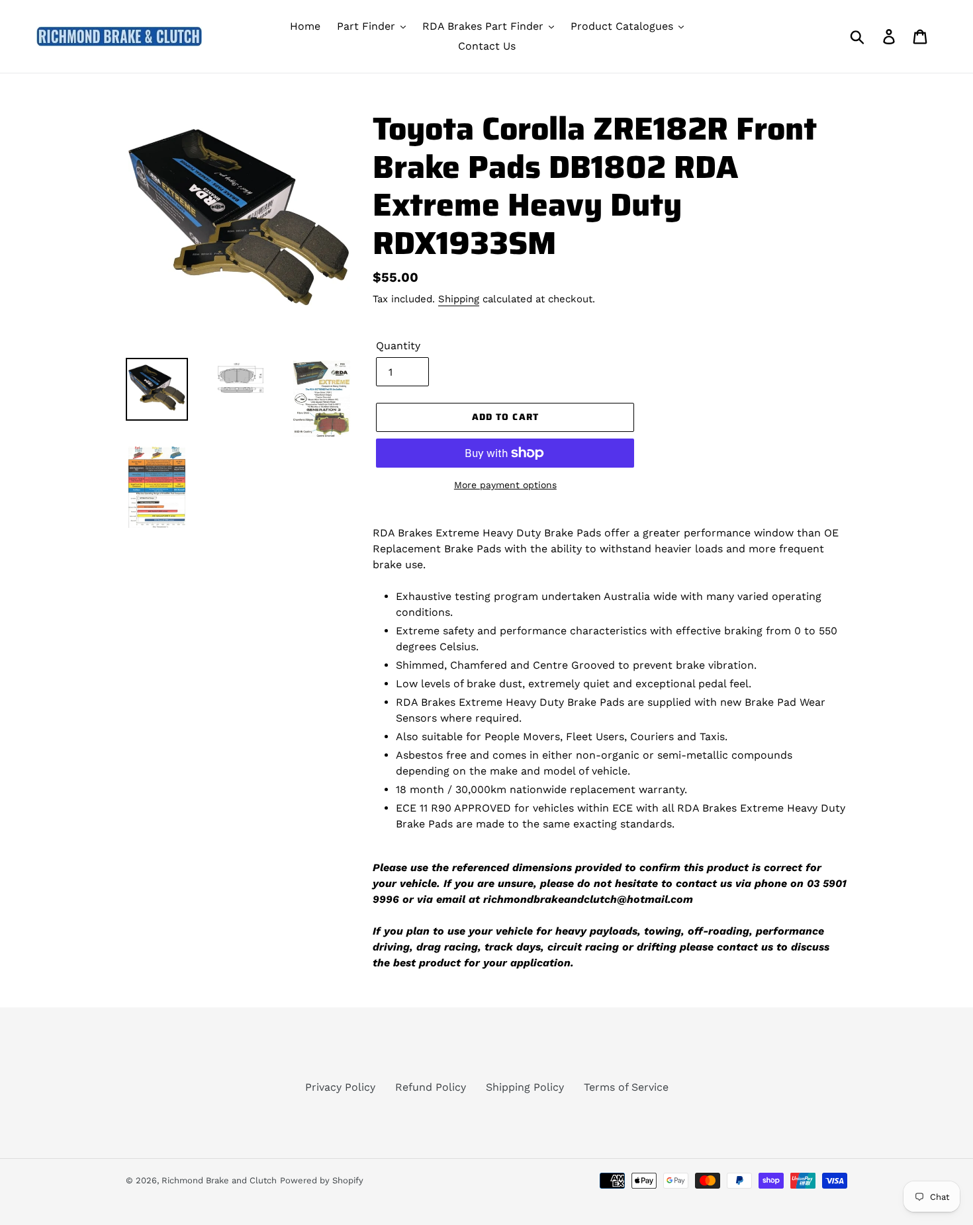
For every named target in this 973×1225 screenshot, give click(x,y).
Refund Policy (430, 1087)
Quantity (398, 345)
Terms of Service (626, 1087)
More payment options (505, 485)
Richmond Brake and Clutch (219, 1180)
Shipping (458, 299)
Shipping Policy (525, 1087)
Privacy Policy (340, 1087)
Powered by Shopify (321, 1180)
